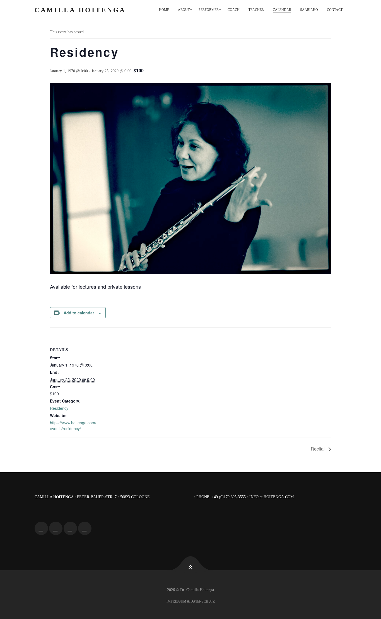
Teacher (256, 10)
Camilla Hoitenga (80, 10)
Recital (318, 448)
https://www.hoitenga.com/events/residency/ (73, 425)
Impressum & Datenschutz (191, 601)
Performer (209, 10)
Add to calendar (79, 312)
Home (164, 10)
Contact (335, 10)
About (184, 10)
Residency (59, 408)
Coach (234, 10)
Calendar (282, 10)
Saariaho (309, 10)
